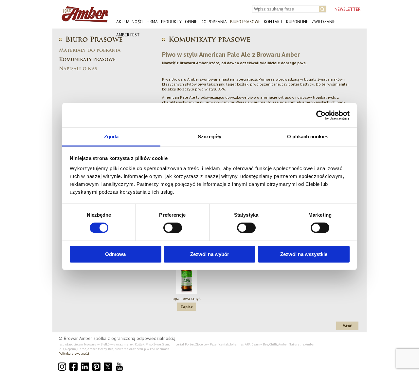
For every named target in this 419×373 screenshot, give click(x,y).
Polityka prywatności (74, 353)
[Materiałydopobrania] (100, 50)
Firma (152, 22)
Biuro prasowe (245, 22)
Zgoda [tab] (111, 136)
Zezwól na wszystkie (303, 254)
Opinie (191, 22)
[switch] (172, 228)
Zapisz (186, 306)
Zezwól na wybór (209, 254)
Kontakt (273, 22)
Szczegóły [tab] (210, 136)
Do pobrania (214, 22)
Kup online (297, 22)
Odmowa (115, 254)
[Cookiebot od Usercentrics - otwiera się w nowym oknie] (321, 115)
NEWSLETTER (347, 9)
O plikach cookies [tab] (307, 136)
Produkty (171, 22)
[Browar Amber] (82, 20)
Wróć (347, 325)
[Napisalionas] (78, 68)
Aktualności (129, 22)
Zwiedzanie (324, 22)
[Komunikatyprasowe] (87, 59)
